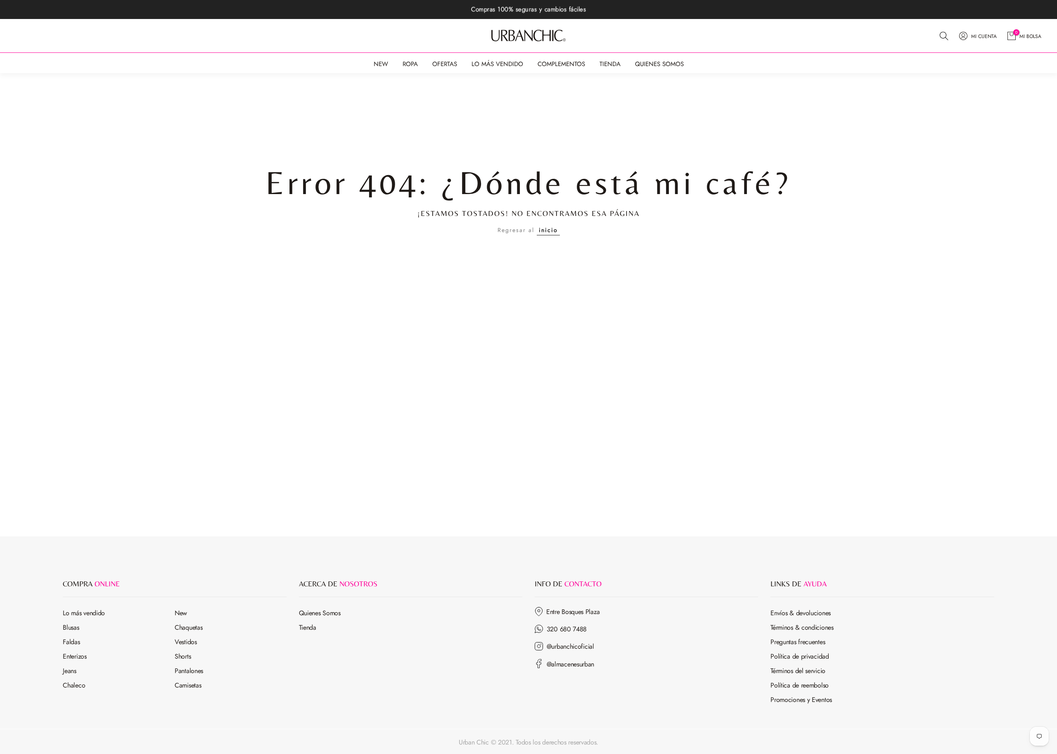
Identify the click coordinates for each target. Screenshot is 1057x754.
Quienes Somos (320, 613)
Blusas (71, 627)
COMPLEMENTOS (561, 64)
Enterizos (74, 656)
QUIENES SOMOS (659, 64)
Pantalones (189, 671)
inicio (548, 230)
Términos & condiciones (801, 627)
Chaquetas (188, 627)
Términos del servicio (797, 671)
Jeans (69, 671)
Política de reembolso (799, 685)
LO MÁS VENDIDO (497, 64)
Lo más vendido (84, 613)
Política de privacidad (799, 656)
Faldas (71, 642)
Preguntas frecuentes (797, 642)
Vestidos (186, 642)
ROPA (410, 64)
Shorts (183, 656)
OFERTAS (444, 64)
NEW (381, 64)
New (181, 613)
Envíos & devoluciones (800, 613)
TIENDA (610, 64)
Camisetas (188, 685)
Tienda (307, 627)
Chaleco (74, 685)
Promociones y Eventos (801, 699)
